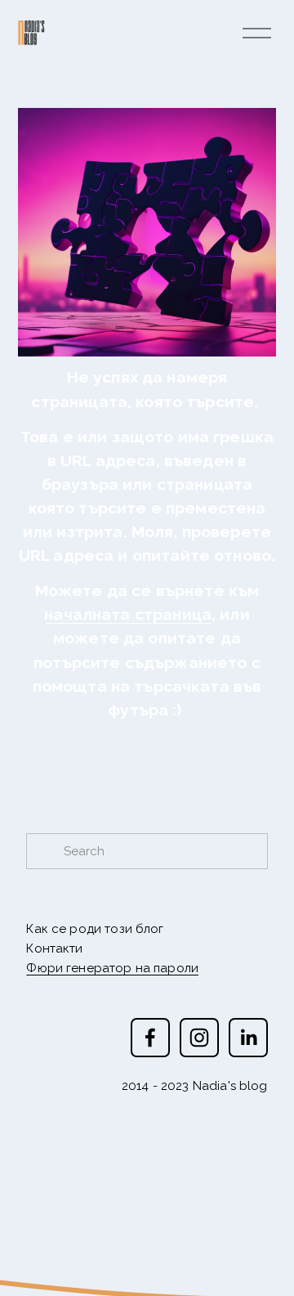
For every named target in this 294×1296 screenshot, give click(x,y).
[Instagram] (199, 1037)
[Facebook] (150, 1037)
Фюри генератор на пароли (112, 968)
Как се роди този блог (94, 929)
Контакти (54, 948)
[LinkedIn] (248, 1037)
